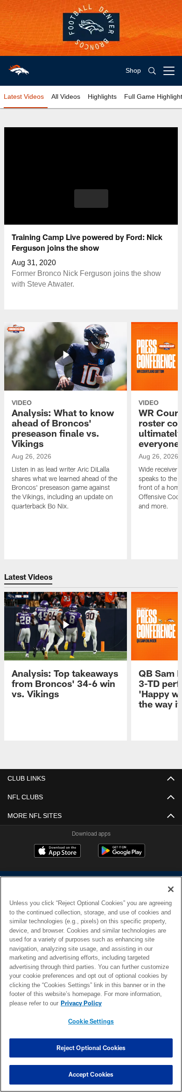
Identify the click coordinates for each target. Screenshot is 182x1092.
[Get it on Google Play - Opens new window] (121, 855)
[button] (91, 198)
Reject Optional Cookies (91, 1047)
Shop (133, 71)
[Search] (152, 71)
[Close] (171, 889)
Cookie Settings (91, 1021)
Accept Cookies (91, 1074)
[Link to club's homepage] (18, 67)
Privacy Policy (79, 1003)
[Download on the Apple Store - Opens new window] (57, 852)
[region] (91, 984)
